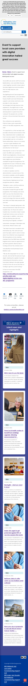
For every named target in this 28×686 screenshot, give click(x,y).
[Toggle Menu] (25, 35)
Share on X (10, 297)
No (12, 15)
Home (4, 72)
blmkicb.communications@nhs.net (14, 309)
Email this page (22, 297)
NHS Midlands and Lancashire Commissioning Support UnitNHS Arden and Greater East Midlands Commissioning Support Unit (12, 674)
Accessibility (6, 28)
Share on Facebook (5, 297)
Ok (8, 15)
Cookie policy (18, 15)
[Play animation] (22, 657)
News (9, 72)
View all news (13, 323)
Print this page (16, 297)
